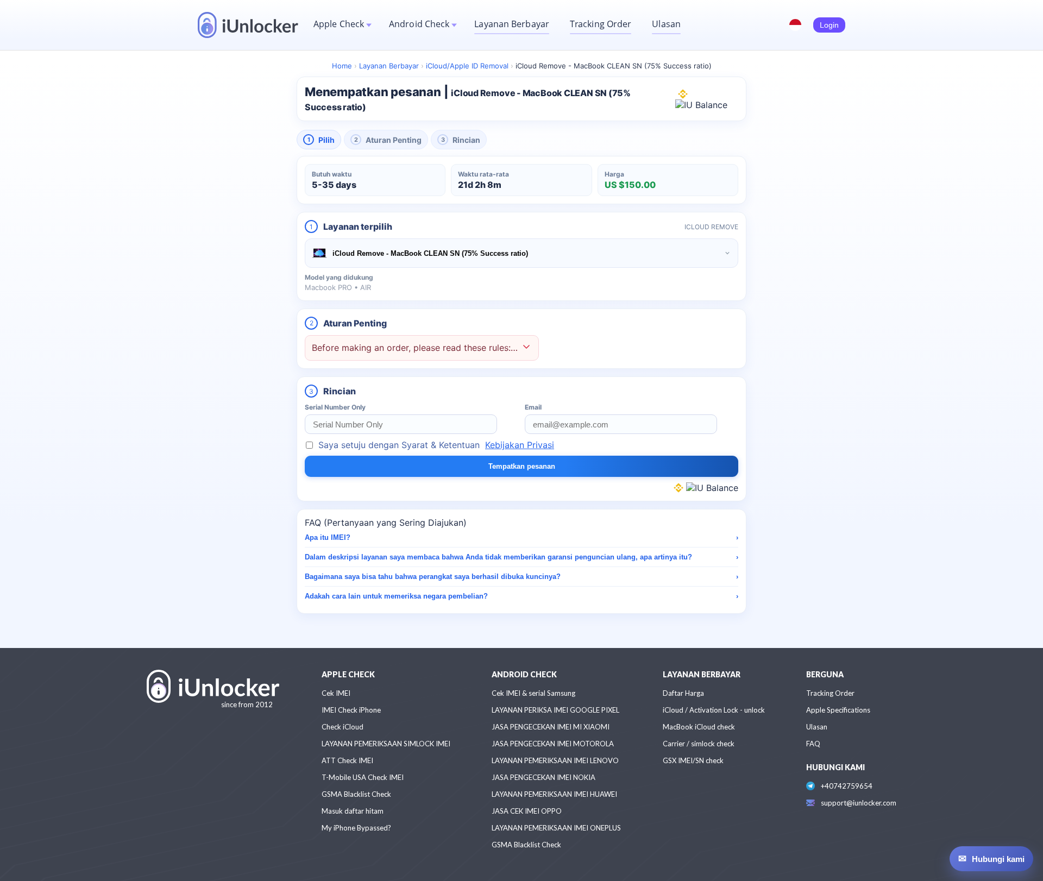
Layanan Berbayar (511, 24)
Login (829, 25)
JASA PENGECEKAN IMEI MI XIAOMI (551, 726)
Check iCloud (342, 726)
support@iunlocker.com (858, 802)
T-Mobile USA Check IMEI (363, 777)
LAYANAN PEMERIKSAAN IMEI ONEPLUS (556, 827)
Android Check (419, 24)
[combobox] (521, 253)
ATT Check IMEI (347, 760)
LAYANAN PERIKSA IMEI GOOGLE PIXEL (555, 710)
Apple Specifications (838, 710)
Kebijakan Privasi (519, 444)
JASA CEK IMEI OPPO (527, 811)
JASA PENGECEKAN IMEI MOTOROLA (553, 743)
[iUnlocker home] (248, 25)
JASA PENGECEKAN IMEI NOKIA (543, 777)
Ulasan (666, 24)
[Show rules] (526, 347)
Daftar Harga (683, 693)
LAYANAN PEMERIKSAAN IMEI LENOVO (555, 760)
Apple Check (338, 24)
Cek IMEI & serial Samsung (533, 693)
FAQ (813, 743)
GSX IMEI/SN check (693, 760)
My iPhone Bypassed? (356, 827)
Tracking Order (600, 24)
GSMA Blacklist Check (356, 794)
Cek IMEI (336, 693)
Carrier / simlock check (698, 743)
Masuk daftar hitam (353, 811)
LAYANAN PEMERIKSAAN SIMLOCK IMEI (386, 743)
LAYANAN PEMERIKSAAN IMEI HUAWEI (554, 794)
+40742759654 (846, 786)
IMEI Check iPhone (351, 710)
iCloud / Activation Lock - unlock (714, 710)
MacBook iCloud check (699, 726)
